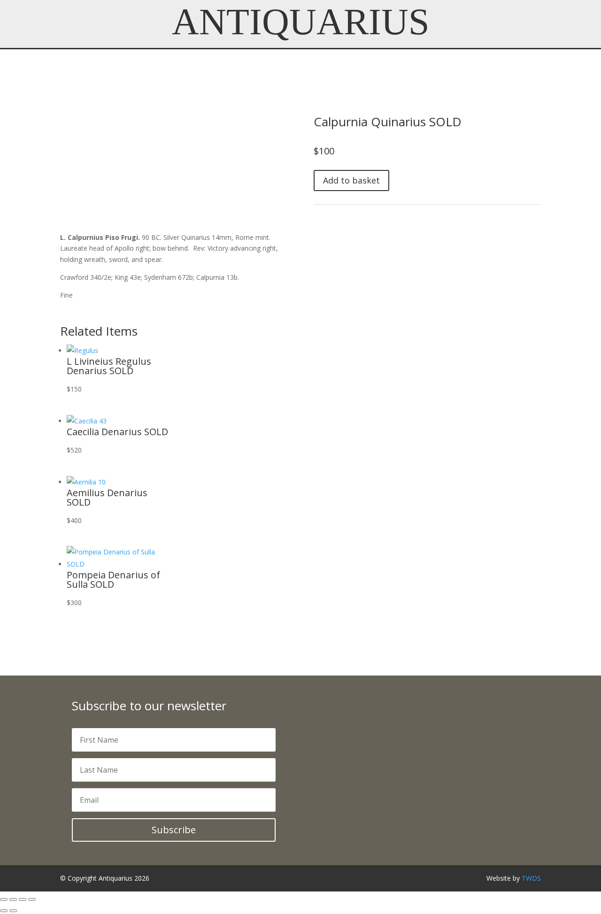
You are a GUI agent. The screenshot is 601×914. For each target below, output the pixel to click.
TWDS (531, 878)
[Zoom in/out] (4, 899)
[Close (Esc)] (32, 899)
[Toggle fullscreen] (13, 899)
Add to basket (351, 180)
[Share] (22, 899)
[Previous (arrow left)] (4, 910)
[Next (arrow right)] (13, 910)
